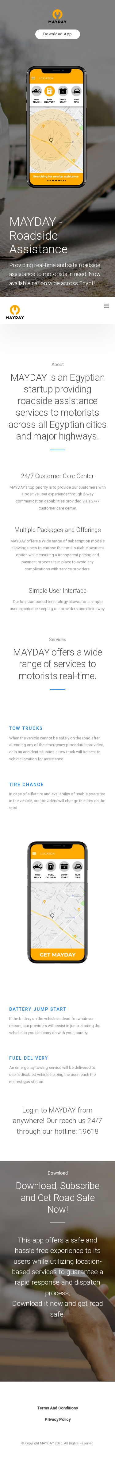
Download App (57, 34)
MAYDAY (57, 1433)
